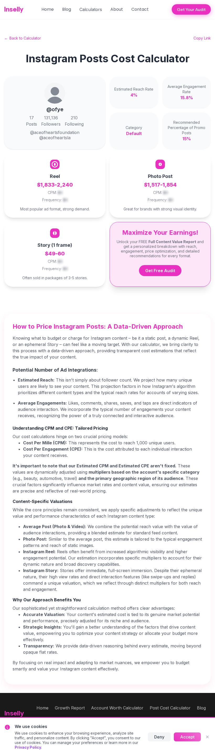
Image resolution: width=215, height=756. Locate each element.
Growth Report (70, 707)
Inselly (13, 9)
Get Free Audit (160, 270)
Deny (159, 737)
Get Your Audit (191, 9)
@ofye (54, 109)
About (116, 9)
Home (47, 9)
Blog (66, 9)
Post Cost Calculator (170, 707)
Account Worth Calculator (117, 707)
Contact (140, 9)
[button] (90, 9)
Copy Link (202, 38)
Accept (187, 737)
